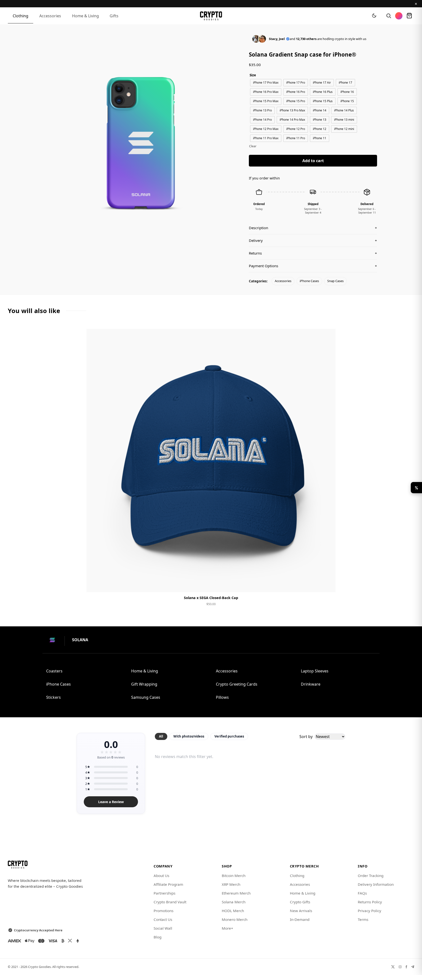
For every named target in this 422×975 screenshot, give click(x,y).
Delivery (313, 240)
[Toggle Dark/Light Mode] (374, 15)
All (161, 736)
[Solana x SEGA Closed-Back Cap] (211, 460)
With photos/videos (188, 736)
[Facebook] (406, 967)
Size (253, 75)
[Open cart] (409, 16)
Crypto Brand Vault (170, 901)
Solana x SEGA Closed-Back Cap (211, 597)
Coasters (54, 671)
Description (313, 227)
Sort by (306, 736)
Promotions (163, 910)
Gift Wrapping (144, 684)
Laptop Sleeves (314, 671)
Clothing (20, 16)
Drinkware (310, 684)
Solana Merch (233, 901)
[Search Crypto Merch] (388, 16)
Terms (363, 919)
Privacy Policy (369, 910)
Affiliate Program (168, 884)
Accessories (50, 16)
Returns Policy (370, 901)
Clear (252, 146)
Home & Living (85, 16)
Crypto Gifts (300, 901)
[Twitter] (393, 967)
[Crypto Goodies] (211, 15)
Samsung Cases (145, 697)
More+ (227, 928)
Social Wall (163, 928)
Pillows (222, 697)
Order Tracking (370, 875)
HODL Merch (233, 910)
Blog (157, 937)
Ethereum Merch (236, 893)
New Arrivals (301, 910)
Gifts (114, 16)
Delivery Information (376, 884)
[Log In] (398, 16)
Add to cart (313, 160)
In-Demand (299, 919)
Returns (313, 253)
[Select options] (211, 584)
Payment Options (313, 265)
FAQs (362, 893)
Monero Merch (234, 919)
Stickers (53, 697)
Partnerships (164, 893)
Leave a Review (111, 801)
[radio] (265, 82)
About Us (161, 875)
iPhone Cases (309, 281)
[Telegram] (412, 967)
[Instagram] (400, 967)
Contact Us (163, 919)
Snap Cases (335, 281)
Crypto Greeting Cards (236, 684)
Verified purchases (229, 736)
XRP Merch (231, 884)
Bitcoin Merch (233, 875)
